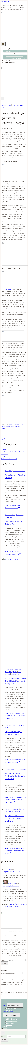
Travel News (22, 769)
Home (5, 1005)
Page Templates (8, 1012)
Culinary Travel (10, 62)
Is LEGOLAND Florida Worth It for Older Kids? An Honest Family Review (15, 681)
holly (9, 869)
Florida (15, 672)
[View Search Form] (3, 44)
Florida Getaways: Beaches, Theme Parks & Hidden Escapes (15, 57)
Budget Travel (9, 670)
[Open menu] (2, 98)
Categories (4, 973)
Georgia (16, 424)
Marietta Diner (9, 289)
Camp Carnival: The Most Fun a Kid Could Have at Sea (12, 452)
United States (15, 674)
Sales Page (10, 1023)
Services (9, 1025)
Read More (15, 716)
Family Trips (9, 64)
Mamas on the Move (19, 471)
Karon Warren (12, 884)
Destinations (19, 515)
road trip (16, 426)
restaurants (9, 426)
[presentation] (15, 612)
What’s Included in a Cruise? (9, 458)
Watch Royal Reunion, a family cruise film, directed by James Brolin (15, 776)
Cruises (7, 60)
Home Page (9, 1010)
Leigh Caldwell (5, 439)
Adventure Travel (10, 515)
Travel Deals (17, 811)
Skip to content (5, 1)
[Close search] (3, 1033)
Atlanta (10, 424)
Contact (9, 51)
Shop (5, 1028)
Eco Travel (8, 809)
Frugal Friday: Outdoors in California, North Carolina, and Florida (14, 818)
